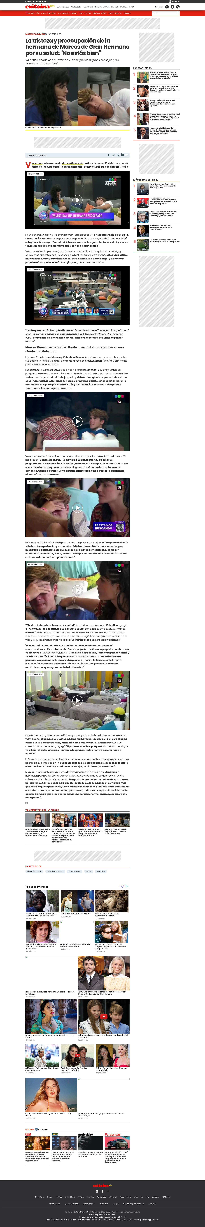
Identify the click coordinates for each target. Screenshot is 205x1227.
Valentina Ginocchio (55, 871)
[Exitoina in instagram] (167, 7)
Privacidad (103, 1204)
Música (124, 6)
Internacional (102, 6)
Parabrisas (101, 1197)
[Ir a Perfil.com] (174, 2)
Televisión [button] (87, 6)
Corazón (76, 6)
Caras (49, 1197)
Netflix (114, 6)
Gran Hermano (74, 871)
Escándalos (63, 6)
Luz (142, 1197)
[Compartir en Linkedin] (122, 155)
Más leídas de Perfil (145, 180)
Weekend (113, 1197)
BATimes (166, 1197)
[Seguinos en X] (178, 7)
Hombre (90, 1197)
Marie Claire (70, 1197)
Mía (147, 1197)
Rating (126, 13)
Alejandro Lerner (67, 13)
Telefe (88, 871)
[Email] (127, 155)
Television (101, 871)
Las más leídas (142, 68)
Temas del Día (32, 13)
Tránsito (152, 1204)
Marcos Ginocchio (72, 163)
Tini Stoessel (84, 13)
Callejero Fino (48, 13)
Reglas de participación (133, 1204)
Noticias (58, 1197)
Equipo (116, 1204)
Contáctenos (88, 1204)
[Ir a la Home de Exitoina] (40, 6)
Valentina (37, 163)
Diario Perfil (39, 1197)
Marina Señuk (100, 13)
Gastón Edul (115, 13)
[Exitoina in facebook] (172, 7)
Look (136, 1197)
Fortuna (81, 1197)
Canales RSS (54, 1204)
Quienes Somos (71, 1204)
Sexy (131, 6)
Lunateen (156, 1197)
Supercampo (125, 1197)
